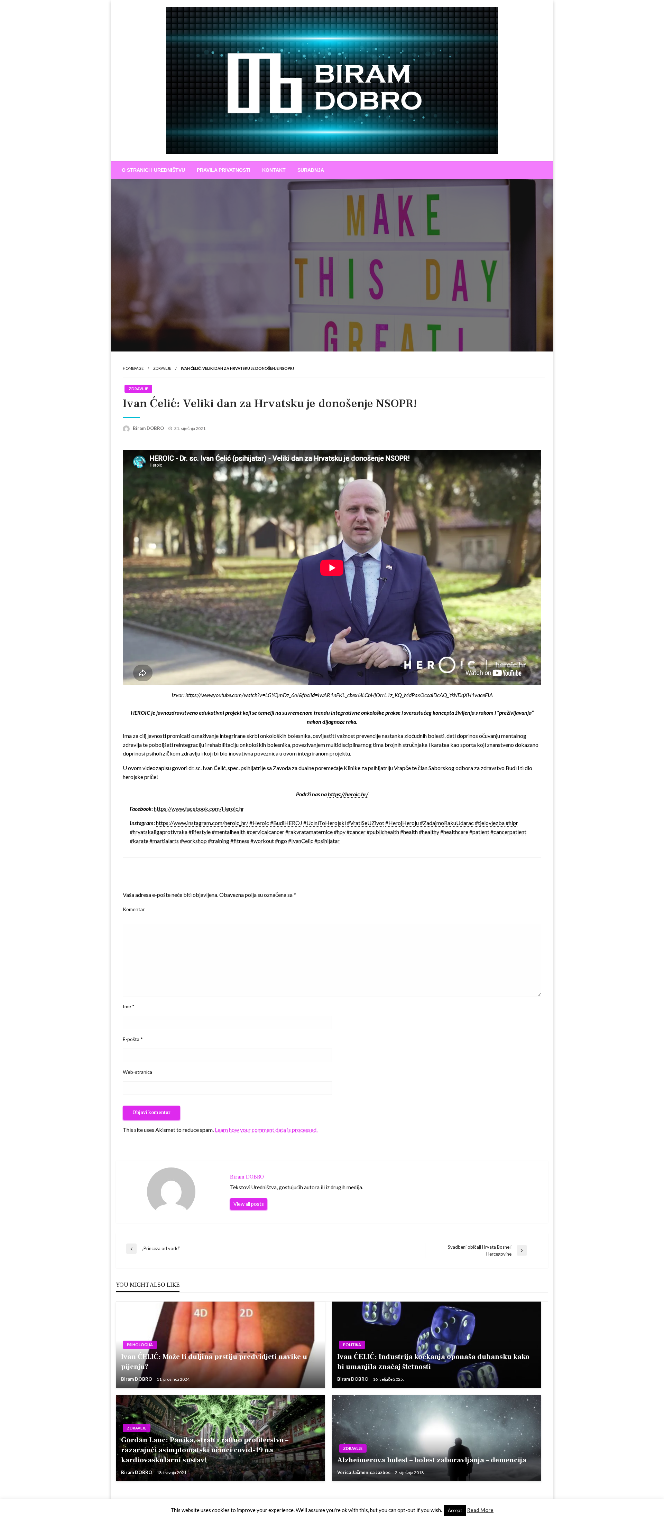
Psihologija (140, 1344)
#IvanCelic (300, 840)
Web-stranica (137, 1072)
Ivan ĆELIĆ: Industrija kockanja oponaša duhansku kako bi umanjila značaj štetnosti (433, 1361)
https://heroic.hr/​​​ (348, 794)
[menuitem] (153, 170)
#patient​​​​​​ (479, 831)
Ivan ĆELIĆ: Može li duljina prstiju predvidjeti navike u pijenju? (214, 1361)
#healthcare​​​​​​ (454, 831)
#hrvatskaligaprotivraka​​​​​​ (158, 831)
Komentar (134, 909)
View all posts (248, 1204)
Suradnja (310, 170)
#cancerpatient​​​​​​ (508, 831)
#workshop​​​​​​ (193, 840)
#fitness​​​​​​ (239, 840)
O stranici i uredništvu (153, 170)
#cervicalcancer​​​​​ (265, 831)
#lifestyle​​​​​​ (199, 831)
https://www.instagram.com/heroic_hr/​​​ (202, 822)
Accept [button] (455, 1510)
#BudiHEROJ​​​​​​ (286, 822)
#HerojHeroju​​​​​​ (402, 822)
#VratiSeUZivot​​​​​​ (365, 822)
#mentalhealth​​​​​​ (229, 831)
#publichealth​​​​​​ (383, 831)
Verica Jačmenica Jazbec (364, 1472)
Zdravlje (162, 368)
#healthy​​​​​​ (429, 831)
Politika (352, 1344)
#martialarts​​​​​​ (164, 840)
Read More (480, 1510)
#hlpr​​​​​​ (512, 822)
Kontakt (274, 170)
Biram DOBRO (149, 428)
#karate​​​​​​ (139, 840)
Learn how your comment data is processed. (266, 1129)
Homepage (133, 368)
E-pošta (133, 1039)
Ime (129, 1006)
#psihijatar (327, 840)
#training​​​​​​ (218, 840)
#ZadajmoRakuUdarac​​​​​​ (447, 822)
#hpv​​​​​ (339, 831)
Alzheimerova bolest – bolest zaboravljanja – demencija (431, 1460)
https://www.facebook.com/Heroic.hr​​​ (199, 808)
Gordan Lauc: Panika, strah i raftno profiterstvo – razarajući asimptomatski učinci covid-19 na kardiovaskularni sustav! (204, 1450)
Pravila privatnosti (223, 170)
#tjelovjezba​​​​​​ (490, 822)
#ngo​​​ (281, 840)
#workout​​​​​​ (262, 840)
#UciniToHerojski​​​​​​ (324, 822)
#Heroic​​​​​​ (259, 822)
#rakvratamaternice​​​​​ (309, 831)
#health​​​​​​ (409, 831)
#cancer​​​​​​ (356, 831)
